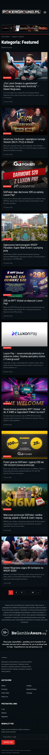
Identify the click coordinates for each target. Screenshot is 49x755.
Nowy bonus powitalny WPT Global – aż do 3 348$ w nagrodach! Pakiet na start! (24, 411)
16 (33, 592)
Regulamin (4, 716)
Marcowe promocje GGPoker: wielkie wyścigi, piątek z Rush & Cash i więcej (22, 516)
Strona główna (5, 37)
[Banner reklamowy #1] (24, 28)
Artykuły (28, 686)
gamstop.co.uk (37, 646)
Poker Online (5, 693)
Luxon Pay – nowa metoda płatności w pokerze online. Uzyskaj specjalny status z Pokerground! (24, 356)
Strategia (29, 693)
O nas (3, 709)
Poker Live (4, 697)
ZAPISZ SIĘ (8, 742)
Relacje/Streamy (31, 689)
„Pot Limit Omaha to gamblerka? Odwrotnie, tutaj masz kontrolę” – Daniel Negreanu (21, 86)
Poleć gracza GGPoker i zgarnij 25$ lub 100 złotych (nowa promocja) (23, 463)
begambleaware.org (21, 646)
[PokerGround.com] (21, 12)
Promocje (4, 689)
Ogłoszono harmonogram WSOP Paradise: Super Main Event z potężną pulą (23, 247)
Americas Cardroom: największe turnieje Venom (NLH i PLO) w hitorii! (24, 140)
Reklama (4, 713)
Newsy (3, 686)
